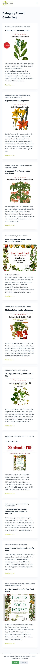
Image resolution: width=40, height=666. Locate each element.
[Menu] (37, 3)
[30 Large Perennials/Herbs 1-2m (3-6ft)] (20, 392)
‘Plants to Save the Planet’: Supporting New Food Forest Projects (16, 511)
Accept (15, 662)
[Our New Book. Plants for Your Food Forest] (20, 607)
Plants (29, 27)
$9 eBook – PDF (11, 441)
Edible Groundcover (11, 95)
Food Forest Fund (10, 236)
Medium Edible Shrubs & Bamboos (19, 310)
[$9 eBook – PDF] (20, 457)
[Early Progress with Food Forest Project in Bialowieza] (20, 258)
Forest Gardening (20, 27)
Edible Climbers (10, 165)
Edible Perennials (24, 95)
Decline (24, 662)
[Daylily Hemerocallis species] (20, 117)
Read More (9, 85)
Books (7, 436)
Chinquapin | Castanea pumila (17, 30)
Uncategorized (10, 506)
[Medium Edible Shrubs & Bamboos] (20, 326)
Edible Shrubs (9, 27)
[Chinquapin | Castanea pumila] (20, 46)
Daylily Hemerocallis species (17, 101)
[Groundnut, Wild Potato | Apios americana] (20, 189)
